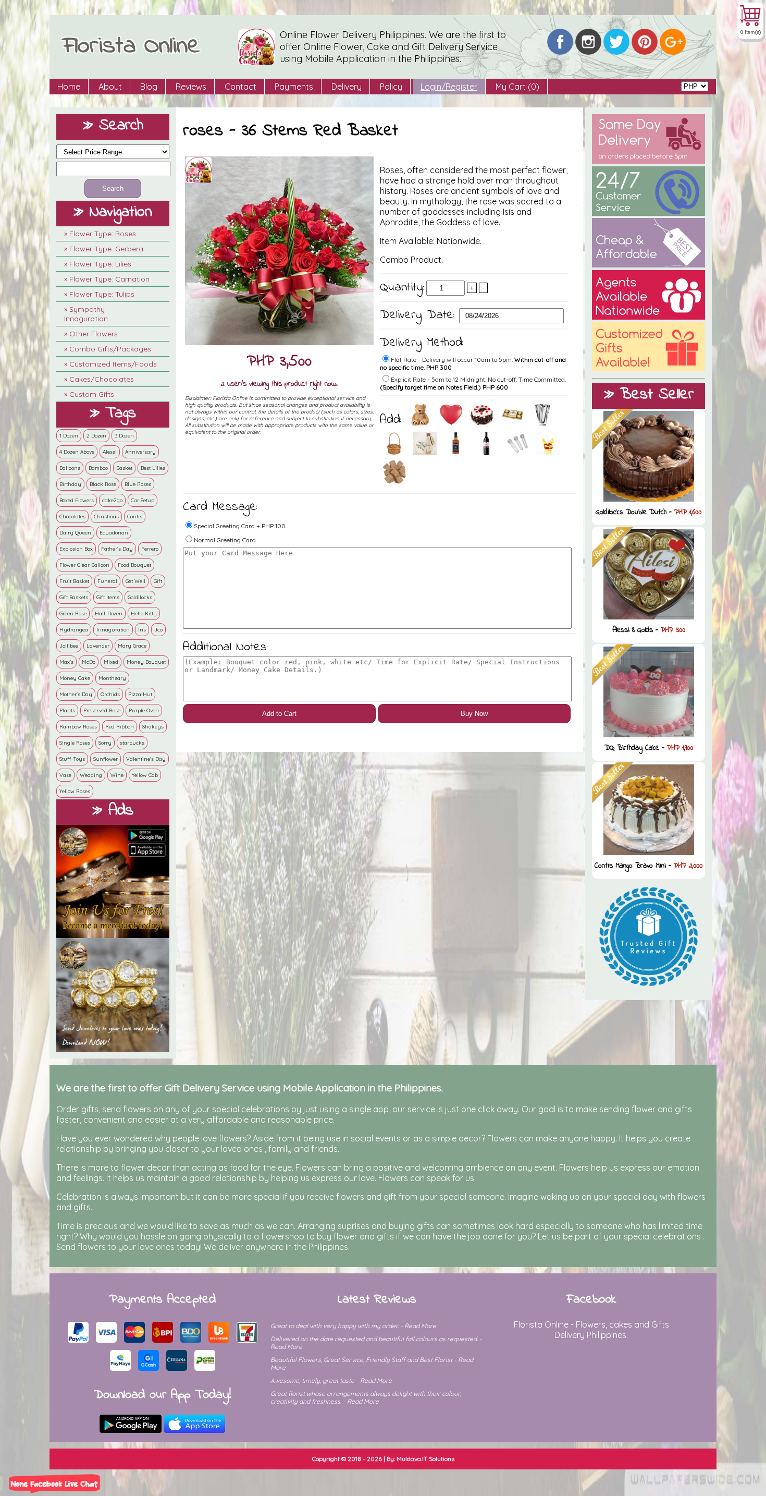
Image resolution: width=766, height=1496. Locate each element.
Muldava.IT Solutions (425, 1459)
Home (68, 86)
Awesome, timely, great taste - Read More (331, 1380)
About (110, 86)
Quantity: (402, 287)
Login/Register (449, 86)
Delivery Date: (419, 315)
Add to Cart (279, 713)
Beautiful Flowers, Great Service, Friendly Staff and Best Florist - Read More (371, 1363)
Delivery (346, 86)
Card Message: (220, 507)
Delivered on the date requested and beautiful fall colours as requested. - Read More (376, 1343)
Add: (393, 420)
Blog (148, 86)
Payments (294, 86)
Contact (240, 86)
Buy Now (474, 713)
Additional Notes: (225, 647)
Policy (391, 86)
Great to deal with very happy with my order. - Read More (353, 1326)
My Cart (517, 86)
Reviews (191, 86)
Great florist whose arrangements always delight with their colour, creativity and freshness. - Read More (365, 1397)
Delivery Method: (421, 343)
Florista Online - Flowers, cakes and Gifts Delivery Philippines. (591, 1329)
